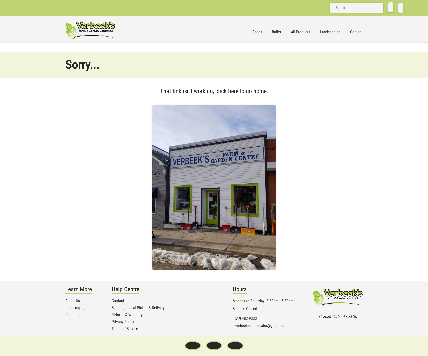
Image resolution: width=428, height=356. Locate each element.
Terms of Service (125, 329)
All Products (300, 32)
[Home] (390, 7)
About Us (72, 301)
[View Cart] (400, 8)
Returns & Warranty (127, 315)
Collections (74, 315)
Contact (356, 32)
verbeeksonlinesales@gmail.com (261, 325)
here (233, 91)
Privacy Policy (123, 322)
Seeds (257, 32)
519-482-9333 (246, 318)
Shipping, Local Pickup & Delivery (138, 308)
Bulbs (276, 32)
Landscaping (330, 32)
